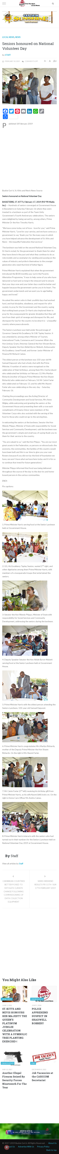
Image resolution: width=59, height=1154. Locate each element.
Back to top (51, 1150)
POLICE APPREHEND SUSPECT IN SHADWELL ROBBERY (40, 1016)
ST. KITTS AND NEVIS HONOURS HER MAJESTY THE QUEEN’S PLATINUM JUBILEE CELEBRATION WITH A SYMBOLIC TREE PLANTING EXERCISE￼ (14, 1025)
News (18, 37)
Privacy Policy (43, 1146)
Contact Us (10, 1146)
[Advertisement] (29, 158)
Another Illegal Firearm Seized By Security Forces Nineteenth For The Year (14, 1080)
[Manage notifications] (6, 1147)
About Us (52, 1143)
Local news (8, 37)
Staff (8, 55)
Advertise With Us (26, 1146)
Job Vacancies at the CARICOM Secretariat (42, 1076)
